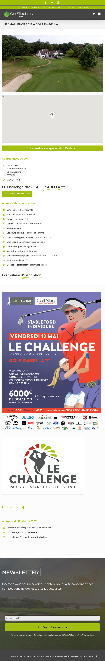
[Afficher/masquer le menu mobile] (99, 13)
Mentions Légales (71, 656)
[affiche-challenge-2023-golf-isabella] (51, 293)
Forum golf (92, 656)
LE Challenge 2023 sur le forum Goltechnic (27, 537)
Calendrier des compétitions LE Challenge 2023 (29, 528)
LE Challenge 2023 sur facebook (22, 532)
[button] (52, 115)
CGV (83, 656)
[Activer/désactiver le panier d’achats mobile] (94, 13)
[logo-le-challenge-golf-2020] (43, 438)
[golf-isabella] (52, 36)
